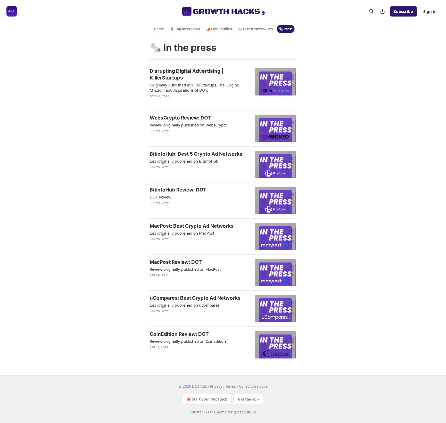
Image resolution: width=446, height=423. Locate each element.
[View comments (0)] (185, 103)
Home (159, 29)
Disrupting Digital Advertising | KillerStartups (186, 74)
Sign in (430, 11)
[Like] (153, 138)
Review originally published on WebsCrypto (188, 124)
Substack (197, 412)
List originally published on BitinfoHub (184, 161)
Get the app (248, 399)
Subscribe (403, 11)
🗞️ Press (285, 29)
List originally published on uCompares (184, 305)
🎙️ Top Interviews (185, 29)
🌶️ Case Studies (219, 29)
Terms (230, 386)
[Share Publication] (382, 11)
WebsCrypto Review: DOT (180, 118)
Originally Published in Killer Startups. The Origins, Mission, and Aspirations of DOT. (195, 87)
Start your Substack (209, 399)
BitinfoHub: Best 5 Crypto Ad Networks (196, 154)
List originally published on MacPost (182, 233)
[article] (223, 87)
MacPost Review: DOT (176, 262)
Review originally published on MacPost (185, 269)
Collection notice (253, 386)
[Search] (371, 11)
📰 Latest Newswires (255, 29)
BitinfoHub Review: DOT (178, 190)
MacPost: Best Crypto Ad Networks (192, 226)
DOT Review (160, 196)
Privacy (216, 386)
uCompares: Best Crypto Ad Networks (195, 298)
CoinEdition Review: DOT (179, 334)
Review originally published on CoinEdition (188, 341)
